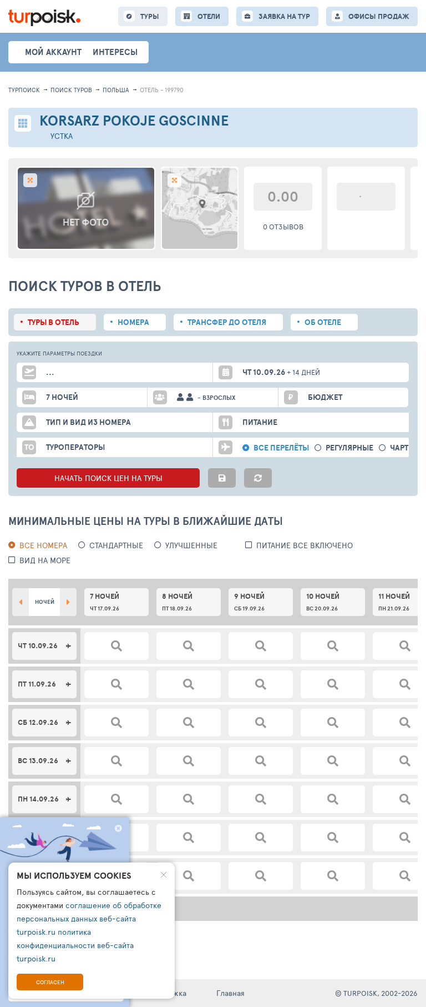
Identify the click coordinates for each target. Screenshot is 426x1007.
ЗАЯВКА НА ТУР (284, 16)
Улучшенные (191, 545)
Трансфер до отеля (226, 322)
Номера (133, 322)
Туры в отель (53, 322)
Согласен (50, 982)
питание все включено (304, 545)
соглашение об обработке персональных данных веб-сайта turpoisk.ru (89, 918)
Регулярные (349, 448)
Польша (116, 90)
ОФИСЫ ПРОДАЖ (378, 16)
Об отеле (323, 322)
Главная (230, 993)
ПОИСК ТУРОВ (71, 90)
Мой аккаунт (53, 52)
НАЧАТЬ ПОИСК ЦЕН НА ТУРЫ (108, 478)
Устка (61, 136)
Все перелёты (281, 448)
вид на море (44, 560)
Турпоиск (24, 90)
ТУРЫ (149, 16)
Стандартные (116, 545)
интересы (115, 52)
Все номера (43, 545)
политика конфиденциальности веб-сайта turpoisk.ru (75, 945)
